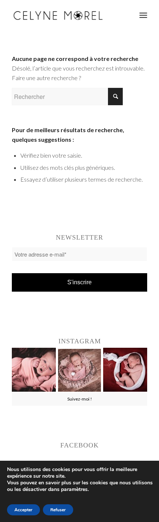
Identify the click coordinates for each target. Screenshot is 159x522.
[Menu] (143, 15)
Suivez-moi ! (79, 399)
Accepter (23, 510)
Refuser (58, 510)
